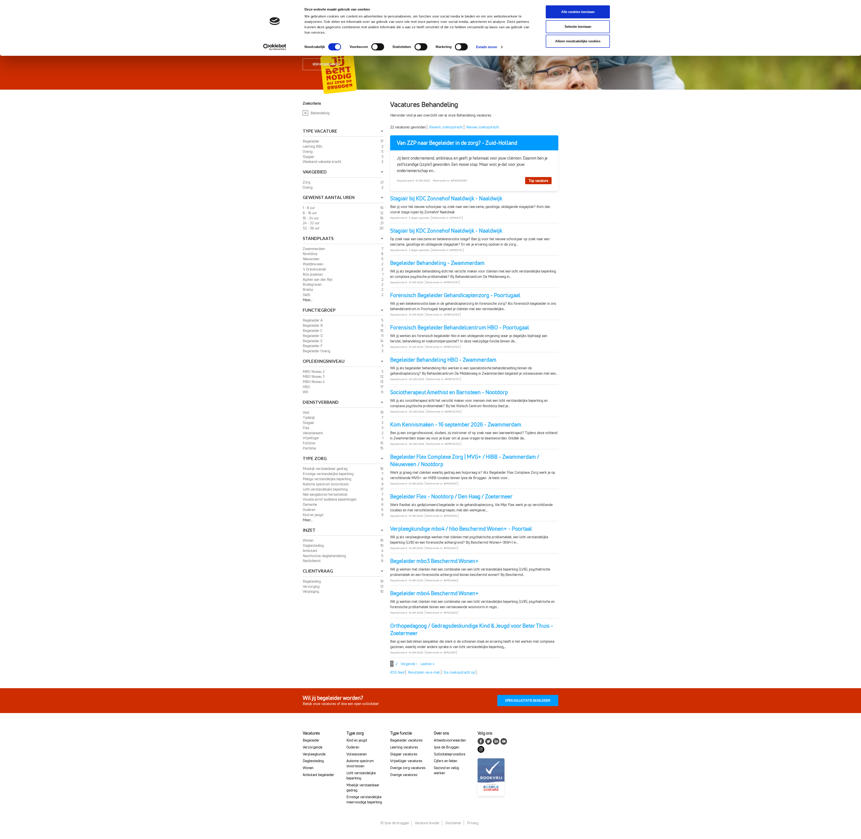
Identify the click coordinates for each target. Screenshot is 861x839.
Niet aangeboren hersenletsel (325, 494)
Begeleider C (313, 330)
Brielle (308, 289)
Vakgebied (315, 171)
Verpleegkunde (314, 754)
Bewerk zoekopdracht (446, 127)
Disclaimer (453, 822)
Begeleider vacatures (406, 740)
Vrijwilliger (311, 437)
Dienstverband (321, 402)
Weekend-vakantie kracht (322, 161)
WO (306, 391)
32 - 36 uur (312, 228)
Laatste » (427, 663)
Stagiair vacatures (403, 754)
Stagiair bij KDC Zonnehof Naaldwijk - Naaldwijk (446, 198)
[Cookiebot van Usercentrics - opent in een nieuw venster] (274, 47)
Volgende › (409, 663)
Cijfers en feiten (445, 760)
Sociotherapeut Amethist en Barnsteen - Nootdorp (449, 392)
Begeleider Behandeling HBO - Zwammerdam (443, 359)
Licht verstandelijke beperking (326, 489)
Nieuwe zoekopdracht (482, 127)
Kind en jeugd (313, 514)
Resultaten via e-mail (424, 672)
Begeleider (311, 141)
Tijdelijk (309, 417)
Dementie (310, 504)
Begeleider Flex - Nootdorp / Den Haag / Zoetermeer (451, 496)
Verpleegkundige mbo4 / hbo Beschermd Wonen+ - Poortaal (461, 528)
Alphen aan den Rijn (318, 279)
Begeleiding (312, 581)
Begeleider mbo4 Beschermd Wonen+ (434, 593)
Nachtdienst (312, 560)
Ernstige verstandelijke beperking (328, 473)
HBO (307, 386)
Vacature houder (427, 822)
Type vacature (320, 131)
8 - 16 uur (310, 212)
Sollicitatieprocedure (449, 754)
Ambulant (310, 550)
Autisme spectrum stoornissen (326, 484)
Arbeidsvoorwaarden (450, 740)
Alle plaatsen (313, 274)
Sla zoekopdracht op (459, 672)
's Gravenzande (315, 269)
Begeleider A (313, 320)
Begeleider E (313, 340)
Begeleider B (313, 325)
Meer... (308, 299)
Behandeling (320, 112)
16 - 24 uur (311, 218)
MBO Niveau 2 (314, 371)
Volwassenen (356, 754)
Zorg (307, 182)
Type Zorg (315, 458)
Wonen (308, 540)
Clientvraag (318, 570)
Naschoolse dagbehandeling (325, 555)
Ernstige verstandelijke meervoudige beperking (364, 799)
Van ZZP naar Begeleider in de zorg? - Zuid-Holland (457, 143)
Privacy (472, 822)
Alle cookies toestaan (578, 12)
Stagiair (309, 156)
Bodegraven (312, 284)
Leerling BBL (313, 146)
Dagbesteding (314, 545)
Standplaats (318, 238)
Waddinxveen (313, 264)
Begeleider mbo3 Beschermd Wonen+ (434, 560)
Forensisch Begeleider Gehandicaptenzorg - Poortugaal (455, 295)
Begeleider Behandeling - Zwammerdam (437, 262)
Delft (307, 294)
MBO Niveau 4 (314, 381)
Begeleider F (313, 345)
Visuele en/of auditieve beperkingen (330, 499)
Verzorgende (312, 747)
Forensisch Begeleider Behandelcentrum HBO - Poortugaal (459, 327)
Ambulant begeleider (318, 774)
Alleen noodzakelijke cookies (577, 41)
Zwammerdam (314, 248)
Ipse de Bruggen (446, 747)
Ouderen (309, 509)
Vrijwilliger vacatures (406, 760)
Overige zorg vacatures (408, 767)
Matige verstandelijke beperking (327, 478)
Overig (308, 151)
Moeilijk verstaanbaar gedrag (325, 468)
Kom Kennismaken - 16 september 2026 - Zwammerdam (455, 424)
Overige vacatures (403, 774)
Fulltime (309, 443)
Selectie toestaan (578, 26)
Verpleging (311, 591)
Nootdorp (310, 253)
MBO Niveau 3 (314, 376)
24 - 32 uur (312, 223)
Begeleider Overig (317, 350)
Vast (306, 412)
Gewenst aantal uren (328, 197)
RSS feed (397, 672)
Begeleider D (313, 335)
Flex (306, 427)
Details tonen (486, 47)
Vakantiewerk (313, 432)
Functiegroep (319, 310)
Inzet (309, 530)
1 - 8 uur (309, 207)
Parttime (310, 448)
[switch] (377, 46)
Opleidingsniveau (324, 361)
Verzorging (311, 586)
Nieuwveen (311, 258)
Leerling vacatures (404, 747)
